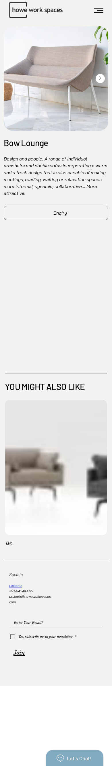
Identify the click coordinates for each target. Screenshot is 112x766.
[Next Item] (100, 78)
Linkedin (15, 585)
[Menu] (99, 10)
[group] (56, 473)
